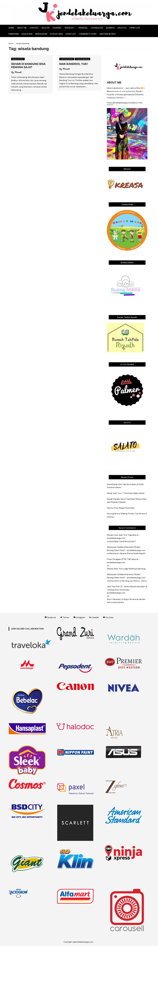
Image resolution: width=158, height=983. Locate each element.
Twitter (65, 617)
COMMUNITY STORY (88, 34)
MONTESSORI (41, 34)
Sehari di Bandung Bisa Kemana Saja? (28, 65)
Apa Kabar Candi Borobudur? (122, 541)
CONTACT (34, 27)
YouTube (109, 617)
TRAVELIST (69, 27)
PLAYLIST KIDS (56, 34)
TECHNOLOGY (97, 27)
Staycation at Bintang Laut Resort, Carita (128, 581)
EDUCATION (27, 34)
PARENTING (14, 34)
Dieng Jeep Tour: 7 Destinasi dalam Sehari (125, 493)
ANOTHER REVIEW (107, 34)
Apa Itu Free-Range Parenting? (121, 508)
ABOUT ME (22, 27)
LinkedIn (95, 617)
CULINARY (57, 27)
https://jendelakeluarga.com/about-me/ (124, 103)
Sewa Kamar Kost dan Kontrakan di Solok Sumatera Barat (125, 486)
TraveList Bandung (82, 59)
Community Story (66, 59)
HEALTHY (46, 27)
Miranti (18, 72)
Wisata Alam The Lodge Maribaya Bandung (126, 568)
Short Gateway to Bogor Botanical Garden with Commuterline (126, 601)
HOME (11, 27)
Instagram (80, 617)
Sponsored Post (17, 59)
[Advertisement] (79, 964)
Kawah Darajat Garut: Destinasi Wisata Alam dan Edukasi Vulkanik (127, 500)
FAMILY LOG (134, 27)
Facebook (51, 617)
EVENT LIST (71, 34)
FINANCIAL (83, 27)
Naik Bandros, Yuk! (73, 64)
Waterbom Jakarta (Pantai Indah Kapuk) (127, 553)
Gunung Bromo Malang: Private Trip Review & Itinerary (127, 515)
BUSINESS (110, 27)
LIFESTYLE (122, 27)
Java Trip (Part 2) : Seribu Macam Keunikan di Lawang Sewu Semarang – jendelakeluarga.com (127, 589)
